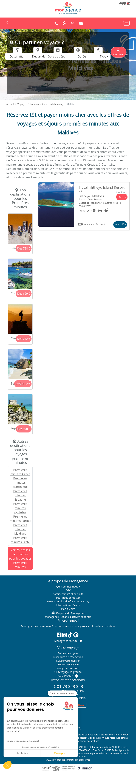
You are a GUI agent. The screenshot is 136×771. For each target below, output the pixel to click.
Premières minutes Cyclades (20, 508)
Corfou (15, 293)
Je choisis (22, 753)
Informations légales (68, 605)
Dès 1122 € (23, 384)
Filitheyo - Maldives (91, 196)
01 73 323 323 (68, 686)
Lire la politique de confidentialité (23, 741)
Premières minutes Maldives (20, 529)
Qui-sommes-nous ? (68, 586)
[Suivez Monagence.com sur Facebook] (59, 634)
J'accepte (59, 753)
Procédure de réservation (68, 657)
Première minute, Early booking (46, 104)
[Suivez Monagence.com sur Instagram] (64, 634)
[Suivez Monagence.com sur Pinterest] (75, 634)
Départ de (39, 56)
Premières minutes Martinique (20, 482)
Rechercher (119, 52)
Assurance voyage (68, 664)
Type (103, 56)
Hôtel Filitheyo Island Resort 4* (101, 189)
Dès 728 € (23, 248)
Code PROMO (68, 676)
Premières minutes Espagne (20, 495)
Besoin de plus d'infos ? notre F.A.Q (68, 601)
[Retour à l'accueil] (68, 8)
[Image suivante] (73, 206)
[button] (128, 4)
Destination (17, 56)
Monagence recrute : (67, 641)
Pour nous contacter (68, 597)
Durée (82, 56)
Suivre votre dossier (68, 660)
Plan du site (68, 609)
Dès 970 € (23, 429)
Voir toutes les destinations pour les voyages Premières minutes (20, 558)
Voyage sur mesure (68, 668)
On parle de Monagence (68, 613)
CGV (68, 590)
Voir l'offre (120, 224)
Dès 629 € (23, 294)
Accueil (10, 104)
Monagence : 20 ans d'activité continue (68, 616)
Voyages (21, 104)
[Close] (9, 37)
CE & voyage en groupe (68, 671)
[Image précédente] (39, 206)
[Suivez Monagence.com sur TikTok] (70, 634)
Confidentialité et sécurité (68, 594)
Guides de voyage (68, 653)
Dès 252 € (23, 339)
